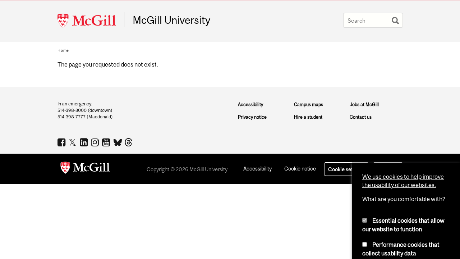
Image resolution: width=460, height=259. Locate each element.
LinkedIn (84, 142)
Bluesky (118, 141)
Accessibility (250, 104)
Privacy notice (252, 117)
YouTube (107, 142)
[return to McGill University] (85, 169)
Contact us (361, 117)
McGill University (171, 20)
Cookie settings (346, 169)
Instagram (96, 142)
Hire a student (308, 117)
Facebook (62, 142)
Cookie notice (300, 168)
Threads (129, 142)
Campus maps (308, 104)
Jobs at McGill (364, 104)
